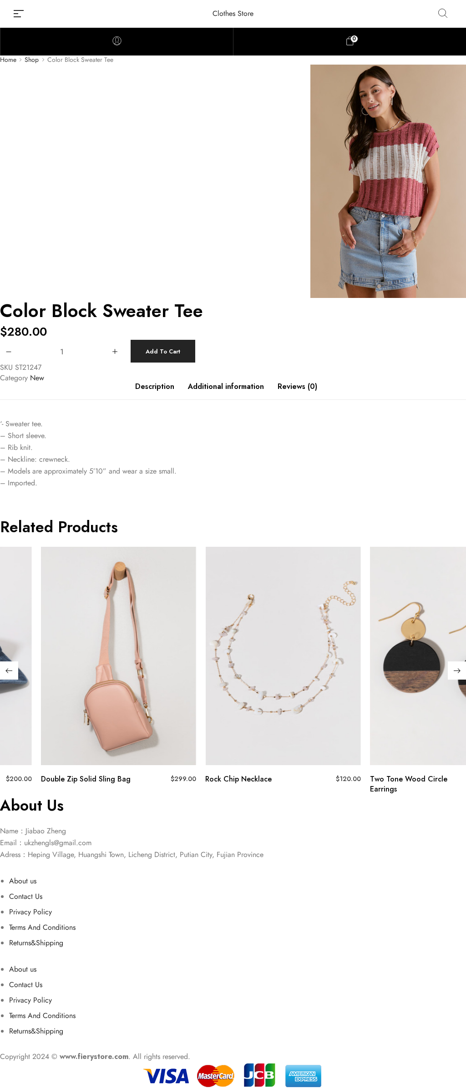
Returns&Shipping (36, 943)
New (37, 378)
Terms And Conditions (42, 927)
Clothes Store (233, 13)
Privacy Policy (30, 912)
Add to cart (163, 351)
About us (22, 881)
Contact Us (25, 896)
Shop (32, 59)
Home (8, 59)
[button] (9, 670)
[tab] (154, 391)
